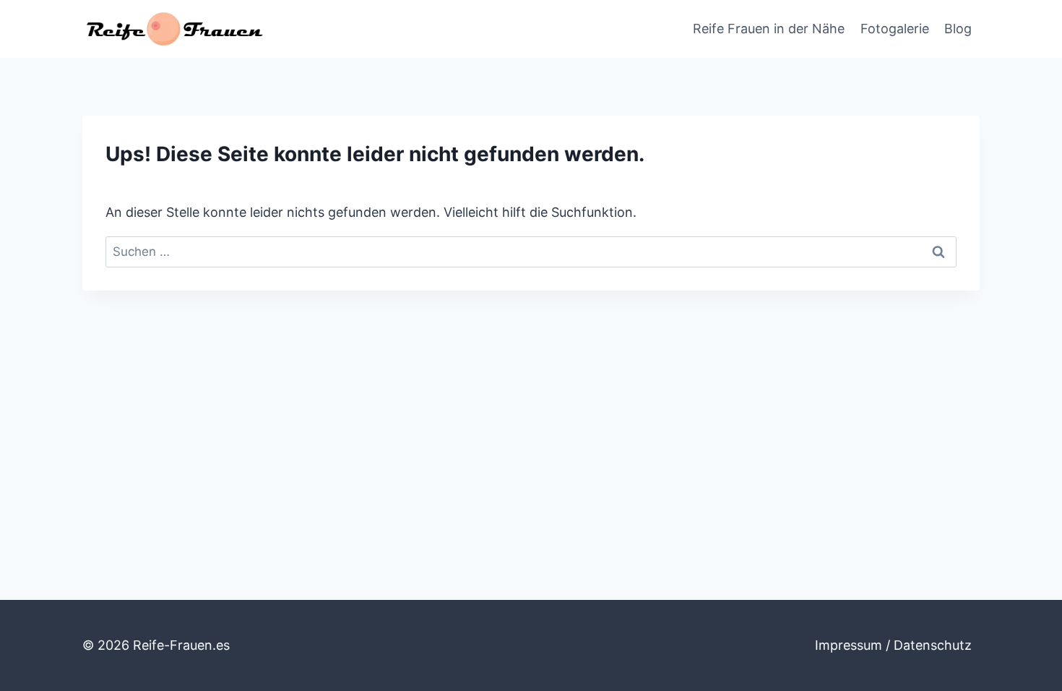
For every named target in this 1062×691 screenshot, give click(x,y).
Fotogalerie (894, 28)
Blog (958, 28)
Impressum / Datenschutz (893, 645)
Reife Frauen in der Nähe (769, 28)
